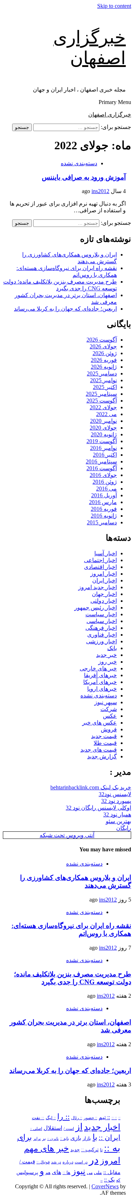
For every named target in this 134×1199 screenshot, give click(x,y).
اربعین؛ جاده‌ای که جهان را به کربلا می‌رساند (65, 309)
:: (119, 1117)
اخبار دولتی (103, 601)
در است (81, 1162)
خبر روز (107, 662)
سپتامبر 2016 (101, 461)
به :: (112, 1147)
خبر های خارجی (98, 668)
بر (44, 1138)
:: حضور (90, 1117)
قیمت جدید (104, 736)
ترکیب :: (90, 1149)
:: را (63, 1116)
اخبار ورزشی (101, 641)
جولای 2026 (103, 346)
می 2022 (106, 414)
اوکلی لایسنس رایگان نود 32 (98, 808)
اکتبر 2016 (105, 455)
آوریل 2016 (104, 495)
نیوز (78, 1171)
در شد (56, 1162)
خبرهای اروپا (102, 689)
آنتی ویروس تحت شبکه (67, 835)
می (90, 1172)
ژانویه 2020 (104, 434)
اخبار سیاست (101, 614)
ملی (98, 1172)
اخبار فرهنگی (101, 628)
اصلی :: (36, 1128)
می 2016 (106, 489)
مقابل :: (111, 1172)
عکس (110, 716)
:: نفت (38, 1117)
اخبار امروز (103, 574)
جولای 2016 (103, 475)
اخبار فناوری (102, 635)
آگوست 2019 (101, 441)
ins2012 (100, 191)
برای (24, 1137)
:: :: (114, 1117)
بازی (75, 1138)
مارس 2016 (103, 502)
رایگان (123, 828)
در (94, 1160)
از (79, 1127)
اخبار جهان (104, 594)
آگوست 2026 (101, 340)
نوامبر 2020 (103, 421)
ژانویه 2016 (104, 516)
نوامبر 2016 (103, 448)
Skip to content (114, 6)
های (56, 1172)
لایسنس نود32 (115, 794)
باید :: (64, 1138)
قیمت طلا (105, 743)
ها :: (66, 1172)
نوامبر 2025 (103, 380)
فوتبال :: (43, 1162)
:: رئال (76, 1117)
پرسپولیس (27, 1172)
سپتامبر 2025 (101, 394)
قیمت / (27, 1161)
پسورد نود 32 (116, 801)
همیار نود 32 (117, 814)
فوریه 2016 (104, 509)
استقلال (53, 1128)
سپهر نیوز (105, 702)
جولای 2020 (103, 428)
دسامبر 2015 (102, 522)
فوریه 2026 (104, 360)
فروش (109, 729)
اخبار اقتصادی (100, 567)
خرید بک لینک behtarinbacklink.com (90, 787)
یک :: (109, 1180)
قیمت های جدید (98, 750)
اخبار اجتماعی (100, 560)
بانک (112, 648)
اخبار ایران (104, 580)
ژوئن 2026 (105, 353)
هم (47, 1173)
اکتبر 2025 (105, 387)
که (118, 1180)
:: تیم (104, 1117)
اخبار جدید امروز (97, 587)
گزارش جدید (102, 756)
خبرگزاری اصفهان (109, 114)
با (95, 1137)
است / (69, 1128)
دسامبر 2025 (102, 373)
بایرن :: (53, 1138)
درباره (68, 1161)
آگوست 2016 (101, 468)
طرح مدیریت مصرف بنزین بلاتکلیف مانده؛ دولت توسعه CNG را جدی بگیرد (72, 978)
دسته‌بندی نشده (79, 163)
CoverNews (105, 1186)
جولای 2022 (103, 407)
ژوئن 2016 (105, 482)
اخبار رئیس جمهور (95, 607)
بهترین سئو (118, 821)
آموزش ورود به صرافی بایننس (84, 177)
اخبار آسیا (105, 553)
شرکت (108, 709)
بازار (87, 1138)
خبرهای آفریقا (100, 675)
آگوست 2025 (101, 401)
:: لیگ (51, 1118)
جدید (75, 1149)
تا (101, 1149)
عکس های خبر (99, 723)
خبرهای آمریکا (100, 682)
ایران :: (109, 1137)
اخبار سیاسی (101, 621)
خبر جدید (106, 655)
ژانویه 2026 (104, 367)
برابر (37, 1139)
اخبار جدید (102, 1127)
